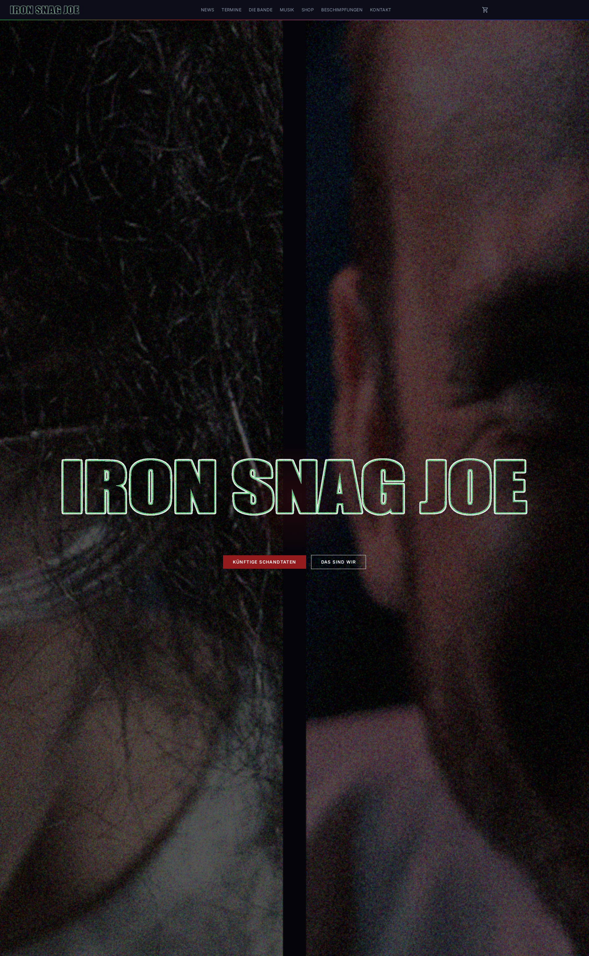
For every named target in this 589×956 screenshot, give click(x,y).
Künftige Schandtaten (264, 561)
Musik (287, 9)
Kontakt (380, 9)
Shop (308, 9)
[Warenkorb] (485, 9)
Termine (231, 9)
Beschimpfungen (342, 9)
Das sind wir (338, 561)
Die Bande (260, 9)
